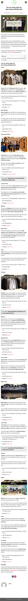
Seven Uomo (10, 378)
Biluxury (8, 335)
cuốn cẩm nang (10, 52)
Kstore (8, 107)
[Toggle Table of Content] (24, 56)
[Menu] (2, 2)
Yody (8, 269)
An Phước (9, 561)
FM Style (9, 307)
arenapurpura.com (14, 570)
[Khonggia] (14, 2)
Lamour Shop (10, 203)
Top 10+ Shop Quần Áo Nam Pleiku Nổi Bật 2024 (14, 58)
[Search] (26, 2)
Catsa (8, 537)
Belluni (8, 513)
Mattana (8, 225)
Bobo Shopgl (10, 131)
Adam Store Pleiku (11, 174)
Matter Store (10, 419)
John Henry (9, 443)
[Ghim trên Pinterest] (15, 576)
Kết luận (5, 60)
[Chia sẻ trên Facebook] (13, 576)
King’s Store (10, 246)
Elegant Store (10, 354)
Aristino (8, 474)
